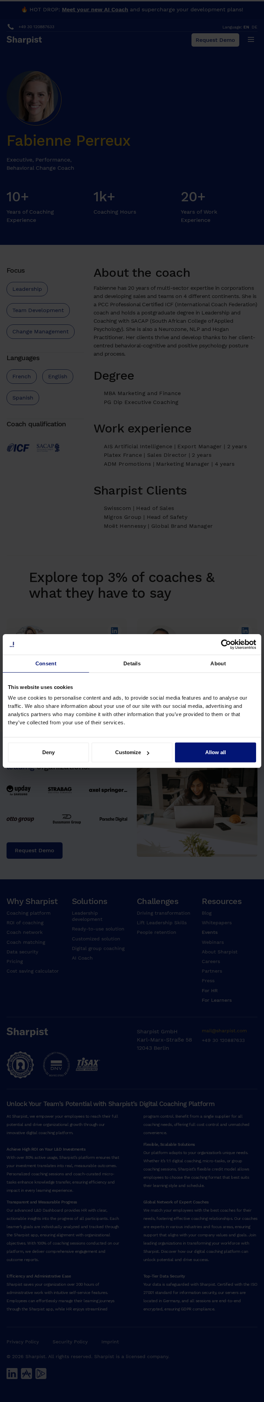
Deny (48, 752)
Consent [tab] (45, 663)
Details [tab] (132, 663)
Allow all (215, 752)
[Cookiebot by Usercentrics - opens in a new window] (226, 644)
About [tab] (218, 663)
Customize (128, 752)
